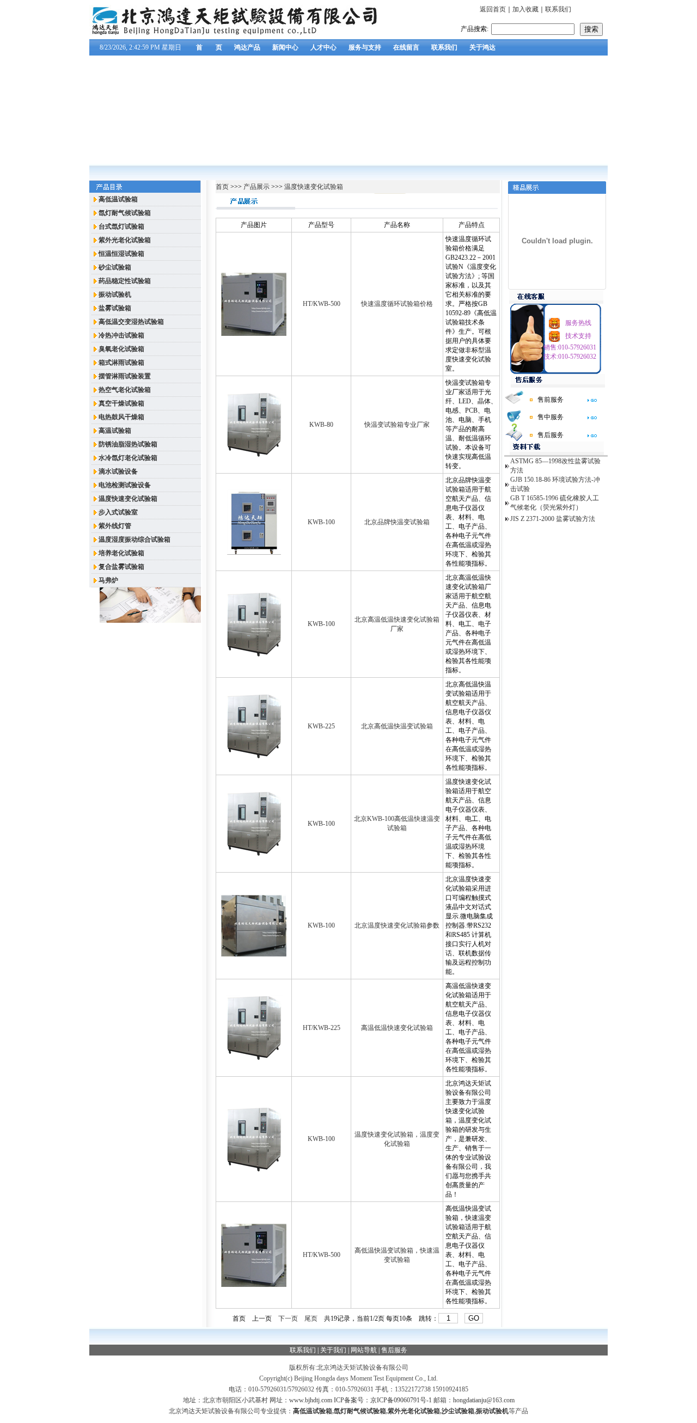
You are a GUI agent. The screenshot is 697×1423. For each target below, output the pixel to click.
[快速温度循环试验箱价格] (253, 334)
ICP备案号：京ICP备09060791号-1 (383, 1400)
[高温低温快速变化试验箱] (254, 1058)
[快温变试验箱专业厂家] (254, 455)
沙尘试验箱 (458, 1411)
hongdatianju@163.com (484, 1400)
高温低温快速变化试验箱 (397, 1028)
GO (473, 1318)
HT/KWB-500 (321, 304)
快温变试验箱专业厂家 (397, 424)
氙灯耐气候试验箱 (360, 1411)
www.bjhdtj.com (310, 1400)
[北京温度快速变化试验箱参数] (253, 954)
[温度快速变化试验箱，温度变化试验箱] (254, 1170)
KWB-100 (321, 522)
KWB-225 (321, 726)
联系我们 (558, 9)
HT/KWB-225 (321, 1028)
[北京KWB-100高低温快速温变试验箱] (254, 854)
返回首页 (493, 9)
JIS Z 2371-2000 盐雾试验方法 (552, 519)
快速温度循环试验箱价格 (397, 304)
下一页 (288, 1318)
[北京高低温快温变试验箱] (254, 756)
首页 (223, 187)
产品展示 (256, 187)
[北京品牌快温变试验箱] (254, 552)
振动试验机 (492, 1411)
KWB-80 (321, 424)
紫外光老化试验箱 (414, 1411)
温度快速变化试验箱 (313, 187)
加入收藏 (525, 9)
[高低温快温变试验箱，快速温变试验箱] (253, 1285)
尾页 (310, 1318)
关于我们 (333, 1350)
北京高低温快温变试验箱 (397, 726)
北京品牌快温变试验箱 (397, 522)
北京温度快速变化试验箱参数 (396, 925)
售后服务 (394, 1350)
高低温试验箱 (312, 1411)
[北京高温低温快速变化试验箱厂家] (254, 655)
